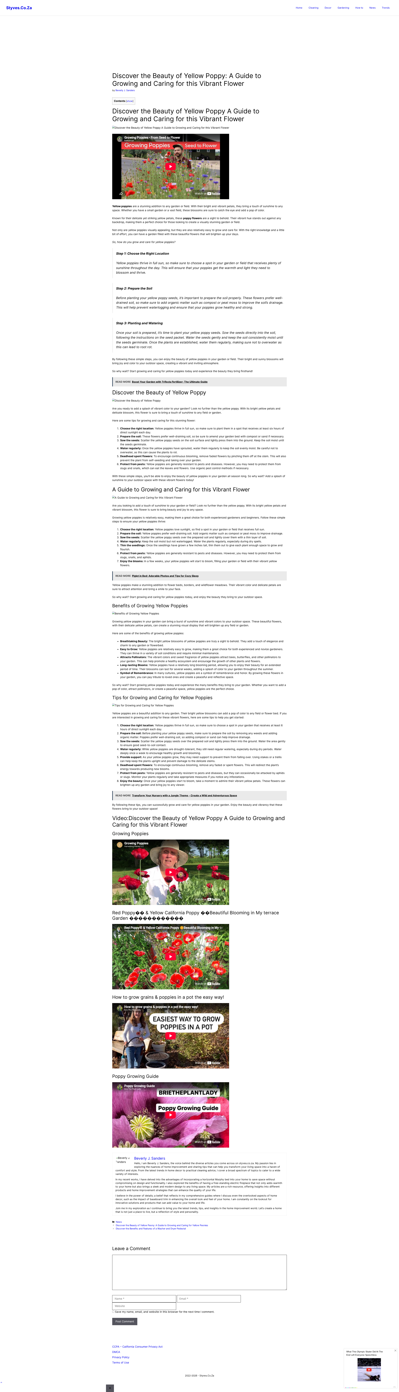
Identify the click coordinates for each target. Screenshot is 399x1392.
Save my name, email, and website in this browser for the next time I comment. (164, 1311)
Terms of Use (120, 1362)
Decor (328, 7)
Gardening (343, 7)
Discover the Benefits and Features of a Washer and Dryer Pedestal (151, 1228)
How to (359, 7)
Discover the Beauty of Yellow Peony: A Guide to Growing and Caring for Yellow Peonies (162, 1225)
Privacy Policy (120, 1357)
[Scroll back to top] (1, 1382)
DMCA (116, 1352)
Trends (386, 7)
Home (299, 7)
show (130, 101)
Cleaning (313, 7)
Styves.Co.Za (19, 7)
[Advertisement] (199, 39)
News (372, 7)
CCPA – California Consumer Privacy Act (137, 1346)
